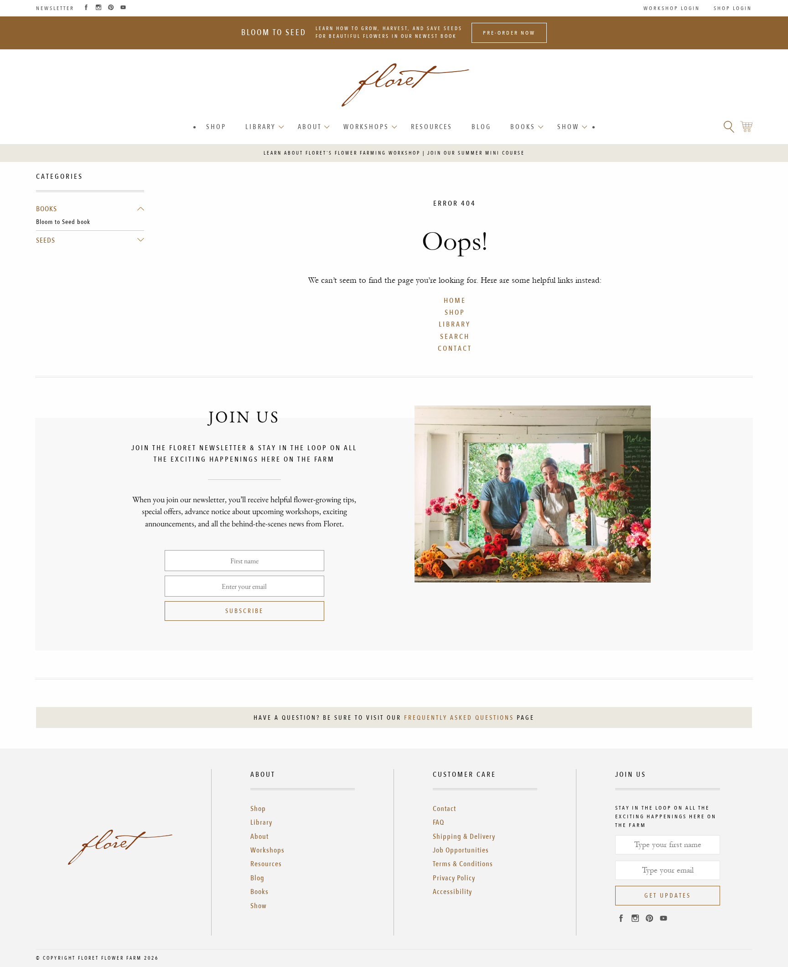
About (309, 126)
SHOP (455, 312)
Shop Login (733, 8)
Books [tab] (46, 209)
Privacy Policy (454, 878)
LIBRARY (455, 324)
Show (568, 126)
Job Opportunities (461, 850)
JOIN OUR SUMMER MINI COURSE (476, 153)
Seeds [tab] (45, 240)
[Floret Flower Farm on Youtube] (123, 8)
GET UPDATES (667, 895)
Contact (444, 809)
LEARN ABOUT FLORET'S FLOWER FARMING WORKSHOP (342, 153)
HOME (455, 301)
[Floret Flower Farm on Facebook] (86, 8)
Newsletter (55, 8)
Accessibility (452, 892)
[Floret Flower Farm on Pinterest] (111, 8)
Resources (431, 126)
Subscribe (244, 611)
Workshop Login (671, 8)
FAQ (438, 822)
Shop (216, 126)
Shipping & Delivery (464, 837)
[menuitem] (216, 127)
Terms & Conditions (463, 864)
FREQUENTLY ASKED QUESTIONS (459, 717)
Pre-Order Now (509, 32)
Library (260, 126)
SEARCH (455, 337)
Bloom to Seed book (63, 222)
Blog (481, 126)
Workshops (366, 126)
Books (522, 126)
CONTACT (455, 348)
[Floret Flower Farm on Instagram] (98, 8)
